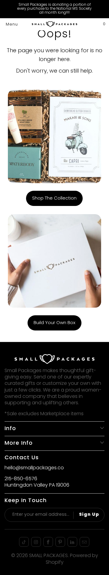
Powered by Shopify (72, 559)
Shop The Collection (54, 198)
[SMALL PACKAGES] (54, 24)
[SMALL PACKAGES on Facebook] (48, 542)
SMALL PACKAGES (48, 556)
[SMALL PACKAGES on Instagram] (36, 542)
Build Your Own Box (54, 323)
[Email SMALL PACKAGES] (84, 542)
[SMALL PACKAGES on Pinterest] (60, 542)
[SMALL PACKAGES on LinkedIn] (72, 542)
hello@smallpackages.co (34, 468)
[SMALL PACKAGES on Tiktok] (24, 542)
